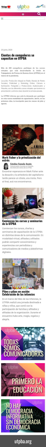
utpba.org (23, 441)
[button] (23, 14)
